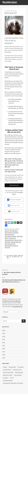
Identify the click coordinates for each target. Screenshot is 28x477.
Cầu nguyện (21, 367)
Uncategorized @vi (7, 380)
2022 (3, 342)
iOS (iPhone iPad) (17, 369)
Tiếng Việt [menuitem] (5, 312)
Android (5, 367)
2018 (3, 355)
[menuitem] (7, 230)
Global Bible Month (17, 306)
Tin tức (12, 377)
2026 (3, 330)
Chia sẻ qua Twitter (15, 205)
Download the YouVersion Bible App (11, 301)
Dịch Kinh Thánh (12, 255)
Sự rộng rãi (15, 256)
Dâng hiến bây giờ (14, 185)
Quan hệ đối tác (18, 375)
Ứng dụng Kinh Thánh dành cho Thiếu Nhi (13, 383)
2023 (3, 339)
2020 (3, 348)
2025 (3, 333)
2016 (3, 358)
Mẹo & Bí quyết (19, 372)
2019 (3, 351)
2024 (3, 336)
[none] (11, 312)
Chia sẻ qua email (15, 211)
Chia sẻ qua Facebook (15, 199)
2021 (3, 345)
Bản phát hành (12, 367)
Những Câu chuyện (7, 375)
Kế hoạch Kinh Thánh (8, 372)
